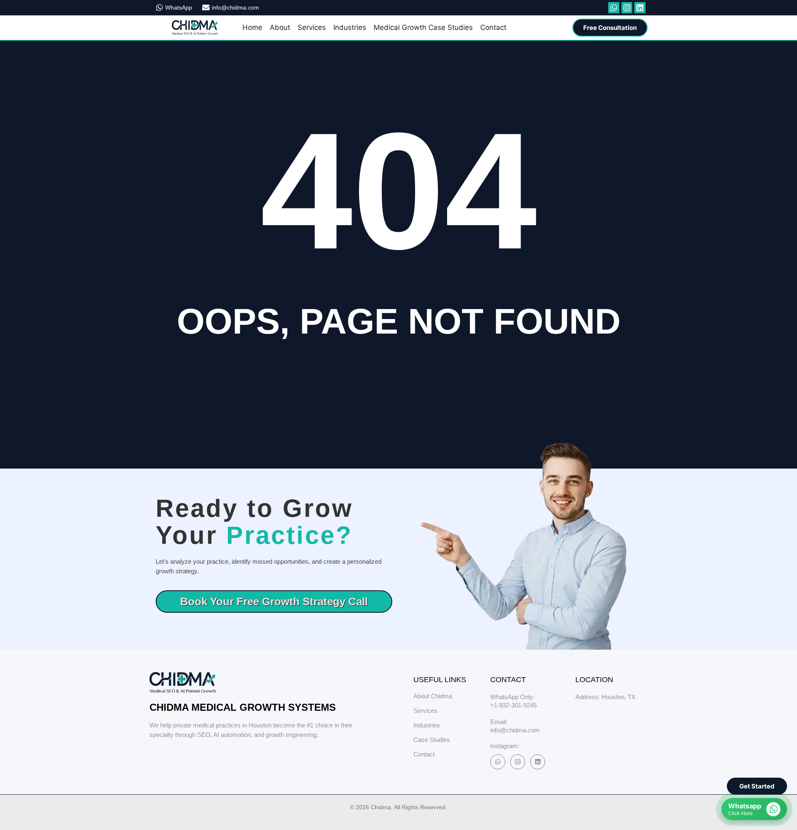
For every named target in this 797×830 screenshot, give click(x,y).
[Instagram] (517, 761)
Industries (349, 27)
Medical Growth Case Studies (423, 27)
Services (312, 27)
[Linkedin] (537, 761)
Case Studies (431, 739)
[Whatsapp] (613, 7)
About (280, 27)
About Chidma (432, 696)
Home (252, 27)
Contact (493, 27)
